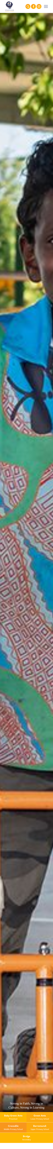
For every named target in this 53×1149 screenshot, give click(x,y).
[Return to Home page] (9, 6)
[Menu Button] (45, 6)
